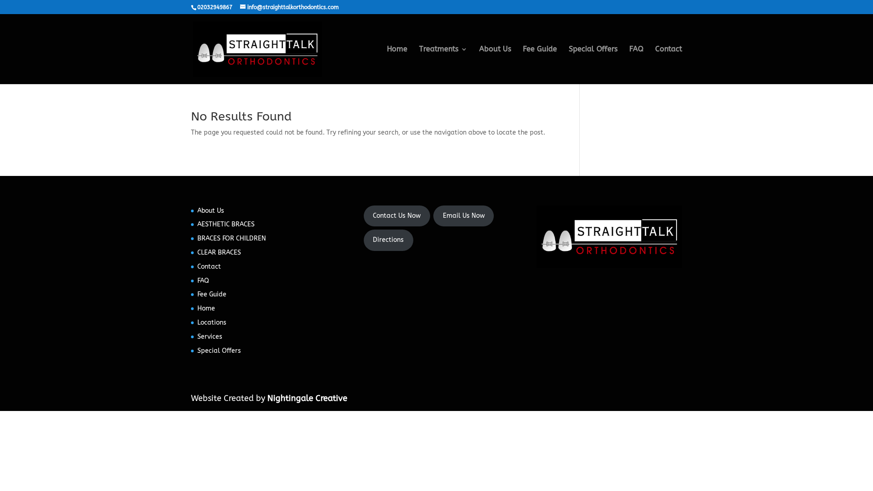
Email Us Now (464, 216)
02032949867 (214, 7)
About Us (495, 49)
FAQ (636, 49)
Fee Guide (540, 49)
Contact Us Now (397, 216)
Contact (668, 49)
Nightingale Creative (307, 398)
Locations (211, 322)
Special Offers (593, 49)
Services (209, 337)
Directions (388, 240)
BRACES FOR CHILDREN (231, 238)
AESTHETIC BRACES (226, 224)
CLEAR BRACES (219, 252)
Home (397, 49)
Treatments (438, 49)
